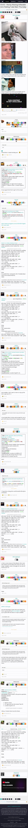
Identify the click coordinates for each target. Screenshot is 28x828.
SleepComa (16, 428)
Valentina (3, 299)
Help (16, 822)
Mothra (16, 292)
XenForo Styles (18, 820)
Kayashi (16, 199)
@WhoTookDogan (5, 606)
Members (13, 1)
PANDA (21, 169)
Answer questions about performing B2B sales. (13, 478)
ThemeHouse (21, 818)
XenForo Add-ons (11, 820)
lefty (16, 235)
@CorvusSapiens (16, 611)
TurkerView (24, 279)
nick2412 (16, 469)
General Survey (8, 689)
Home (2, 1)
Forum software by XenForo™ (14, 817)
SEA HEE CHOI (11, 170)
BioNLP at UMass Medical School (9, 243)
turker (16, 162)
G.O (8, 691)
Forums (7, 1)
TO (3, 173)
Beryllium (12, 822)
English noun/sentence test (11, 169)
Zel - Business (11, 438)
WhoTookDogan (16, 15)
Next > (19, 12)
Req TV (14, 172)
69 (15, 12)
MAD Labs (10, 355)
